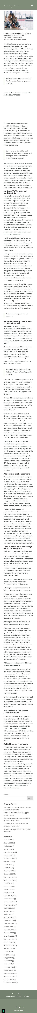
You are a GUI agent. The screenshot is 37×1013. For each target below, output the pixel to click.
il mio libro (24, 178)
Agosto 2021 (8, 948)
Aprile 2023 (8, 914)
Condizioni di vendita (13, 996)
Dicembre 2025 (9, 852)
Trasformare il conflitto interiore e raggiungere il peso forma (17, 34)
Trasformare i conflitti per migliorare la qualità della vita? (17, 198)
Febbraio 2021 (9, 967)
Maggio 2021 (8, 958)
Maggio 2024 (8, 889)
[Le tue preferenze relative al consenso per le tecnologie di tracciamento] (3, 1011)
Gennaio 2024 (9, 899)
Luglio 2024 (8, 883)
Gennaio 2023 (9, 920)
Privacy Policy (17, 994)
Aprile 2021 (8, 961)
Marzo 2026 (8, 849)
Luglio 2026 (8, 840)
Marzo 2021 (8, 964)
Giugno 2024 (8, 886)
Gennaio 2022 (9, 933)
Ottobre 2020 (9, 979)
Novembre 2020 (9, 976)
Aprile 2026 (8, 846)
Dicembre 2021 (9, 936)
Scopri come (14, 788)
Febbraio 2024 (9, 896)
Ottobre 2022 (9, 927)
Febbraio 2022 (9, 930)
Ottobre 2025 (8, 855)
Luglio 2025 (8, 865)
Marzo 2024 (8, 893)
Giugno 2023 (8, 908)
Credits (26, 996)
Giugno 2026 (8, 843)
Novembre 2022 (9, 924)
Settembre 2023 (9, 905)
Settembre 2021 (9, 945)
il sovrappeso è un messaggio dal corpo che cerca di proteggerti (17, 232)
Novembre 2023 (9, 902)
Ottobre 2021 (8, 942)
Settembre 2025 (9, 858)
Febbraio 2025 (9, 871)
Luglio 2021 (8, 951)
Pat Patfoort (16, 126)
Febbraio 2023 (9, 917)
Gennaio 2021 (9, 970)
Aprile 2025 (8, 868)
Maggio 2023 (8, 911)
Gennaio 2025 (9, 874)
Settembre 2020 (10, 982)
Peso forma (22, 39)
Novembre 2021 (9, 939)
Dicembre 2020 (9, 973)
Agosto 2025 (8, 862)
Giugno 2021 (8, 955)
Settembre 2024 (9, 880)
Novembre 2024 (9, 877)
